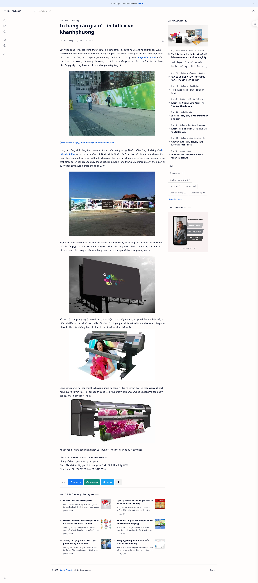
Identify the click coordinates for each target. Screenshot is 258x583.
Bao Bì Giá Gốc (14, 11)
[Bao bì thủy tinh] (189, 125)
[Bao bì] (186, 86)
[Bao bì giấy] (188, 138)
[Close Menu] (254, 3)
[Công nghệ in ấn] (189, 99)
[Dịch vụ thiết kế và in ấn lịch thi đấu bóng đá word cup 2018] (160, 504)
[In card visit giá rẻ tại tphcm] (106, 504)
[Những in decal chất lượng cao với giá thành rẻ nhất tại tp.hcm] (106, 524)
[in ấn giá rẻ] (186, 151)
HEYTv (140, 3)
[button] (253, 11)
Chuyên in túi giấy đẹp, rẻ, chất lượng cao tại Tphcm (187, 143)
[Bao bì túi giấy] (199, 138)
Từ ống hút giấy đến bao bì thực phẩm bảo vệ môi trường (79, 542)
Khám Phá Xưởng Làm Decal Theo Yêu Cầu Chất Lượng (188, 104)
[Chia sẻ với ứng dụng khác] (118, 482)
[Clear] (76, 11)
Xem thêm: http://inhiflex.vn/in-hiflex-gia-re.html (88, 142)
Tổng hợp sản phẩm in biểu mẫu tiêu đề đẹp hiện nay (133, 542)
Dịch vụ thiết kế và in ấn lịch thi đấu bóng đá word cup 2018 (135, 502)
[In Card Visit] (199, 50)
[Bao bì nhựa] (194, 86)
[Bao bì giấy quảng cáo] (192, 73)
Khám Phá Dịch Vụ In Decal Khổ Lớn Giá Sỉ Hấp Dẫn (189, 130)
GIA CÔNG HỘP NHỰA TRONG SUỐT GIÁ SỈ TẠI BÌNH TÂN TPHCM (189, 78)
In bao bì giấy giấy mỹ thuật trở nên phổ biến (189, 117)
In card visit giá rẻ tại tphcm (77, 500)
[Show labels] (175, 199)
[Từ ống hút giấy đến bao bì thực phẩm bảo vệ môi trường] (106, 544)
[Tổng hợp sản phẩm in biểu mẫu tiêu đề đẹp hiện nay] (160, 544)
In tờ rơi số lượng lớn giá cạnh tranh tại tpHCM (187, 156)
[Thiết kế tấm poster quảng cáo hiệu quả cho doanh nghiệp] (160, 524)
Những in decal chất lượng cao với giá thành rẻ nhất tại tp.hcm (81, 522)
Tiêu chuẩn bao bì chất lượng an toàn (187, 91)
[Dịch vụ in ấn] (188, 50)
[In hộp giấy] (187, 112)
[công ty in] (201, 99)
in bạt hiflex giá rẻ (146, 57)
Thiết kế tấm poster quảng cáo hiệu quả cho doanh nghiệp (135, 522)
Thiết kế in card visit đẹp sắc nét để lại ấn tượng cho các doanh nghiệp (189, 56)
